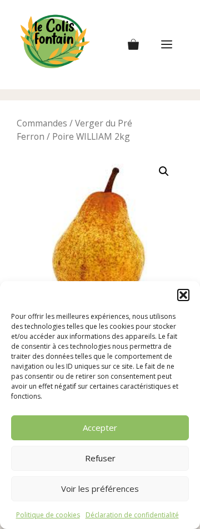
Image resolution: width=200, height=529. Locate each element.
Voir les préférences (100, 488)
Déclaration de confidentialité (132, 515)
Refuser (100, 458)
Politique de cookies (48, 515)
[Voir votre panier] (133, 45)
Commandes (42, 123)
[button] (183, 295)
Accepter (100, 427)
